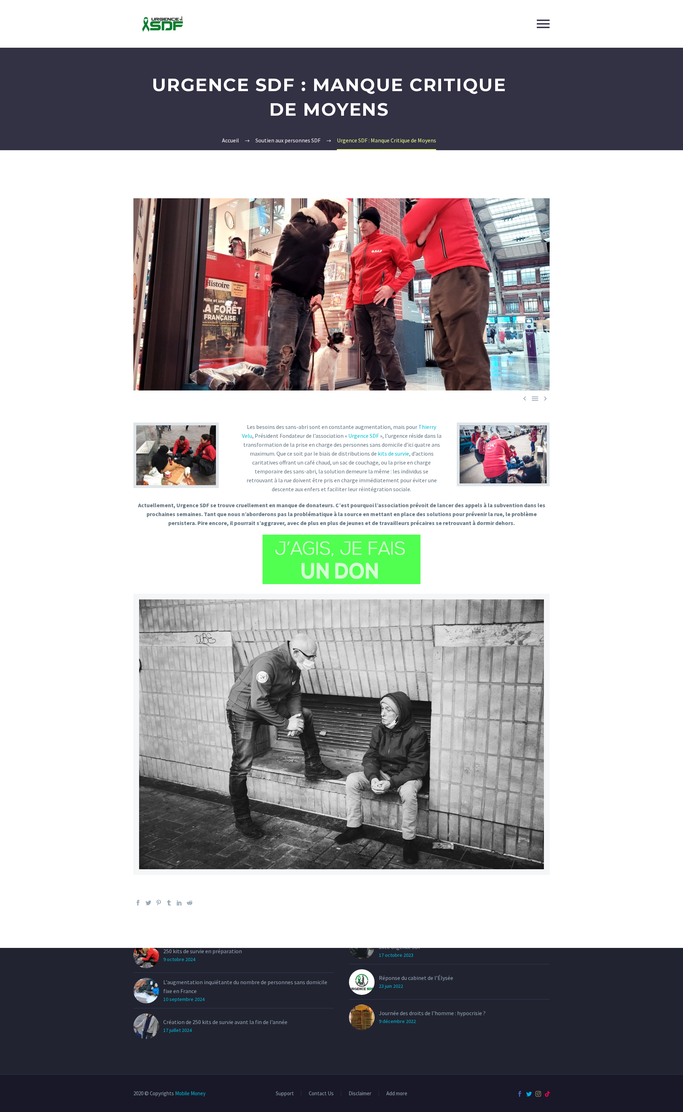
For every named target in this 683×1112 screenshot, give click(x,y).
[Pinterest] (159, 903)
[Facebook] (138, 903)
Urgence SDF (363, 435)
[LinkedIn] (179, 903)
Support (285, 1093)
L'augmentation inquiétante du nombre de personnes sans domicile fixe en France (245, 987)
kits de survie (393, 453)
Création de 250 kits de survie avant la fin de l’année (225, 1022)
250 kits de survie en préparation (202, 951)
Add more (396, 1093)
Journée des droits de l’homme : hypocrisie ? (432, 1013)
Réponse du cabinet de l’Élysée (416, 977)
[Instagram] (538, 1094)
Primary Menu (543, 24)
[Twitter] (148, 903)
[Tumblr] (169, 903)
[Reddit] (189, 903)
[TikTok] (547, 1094)
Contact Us (321, 1093)
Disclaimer (360, 1093)
